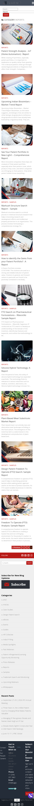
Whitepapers (8, 687)
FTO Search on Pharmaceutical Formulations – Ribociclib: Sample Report (16, 315)
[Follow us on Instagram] (31, 555)
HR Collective (8, 634)
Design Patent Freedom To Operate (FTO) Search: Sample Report (16, 471)
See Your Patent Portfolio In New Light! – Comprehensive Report (15, 155)
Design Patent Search (11, 615)
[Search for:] (13, 563)
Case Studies (8, 610)
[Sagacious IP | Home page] (15, 2)
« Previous (16, 547)
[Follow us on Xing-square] (25, 555)
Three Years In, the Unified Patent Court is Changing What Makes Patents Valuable (16, 711)
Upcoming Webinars (11, 682)
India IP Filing (8, 639)
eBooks (6, 619)
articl (5, 600)
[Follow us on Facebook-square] (22, 555)
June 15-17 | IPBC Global (12, 733)
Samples (12, 202)
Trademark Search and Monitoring (16, 677)
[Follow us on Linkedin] (28, 555)
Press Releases (9, 662)
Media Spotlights (9, 644)
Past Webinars (8, 649)
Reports (4, 47)
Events (5, 624)
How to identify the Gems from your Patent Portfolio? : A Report (16, 261)
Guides (5, 629)
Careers (3, 758)
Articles (6, 604)
